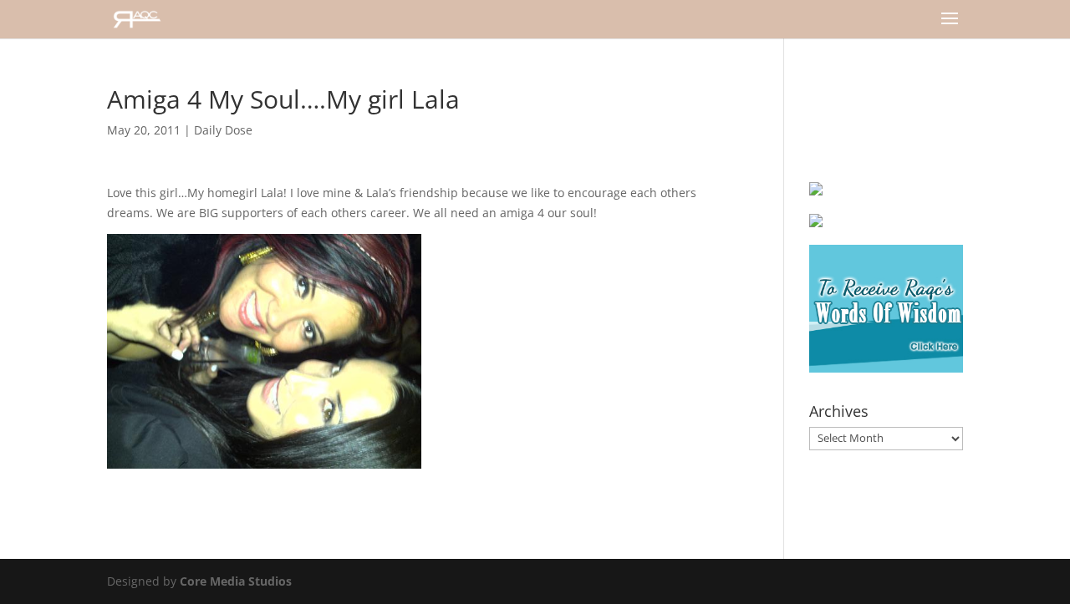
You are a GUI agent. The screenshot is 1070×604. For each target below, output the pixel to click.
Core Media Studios (236, 581)
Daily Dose (223, 130)
